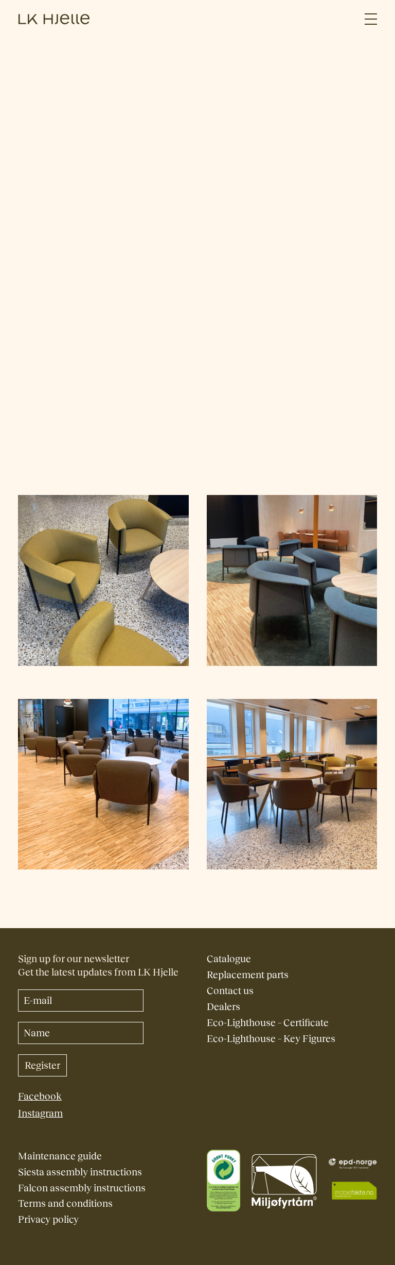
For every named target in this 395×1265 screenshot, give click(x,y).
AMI (97, 245)
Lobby (158, 245)
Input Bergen (83, 222)
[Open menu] (371, 19)
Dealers (223, 1006)
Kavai (126, 245)
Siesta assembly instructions (80, 1172)
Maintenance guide (60, 1156)
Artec (78, 198)
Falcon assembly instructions (82, 1188)
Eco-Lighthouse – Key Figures (271, 1038)
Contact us (230, 990)
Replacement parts (248, 974)
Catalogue (229, 958)
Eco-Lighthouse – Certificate (268, 1022)
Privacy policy (48, 1219)
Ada (73, 245)
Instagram (40, 1113)
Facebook (40, 1096)
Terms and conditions (65, 1203)
